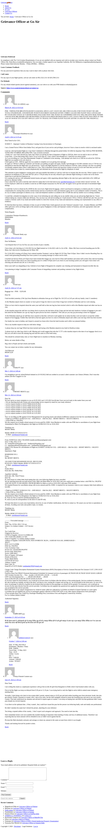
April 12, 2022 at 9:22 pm (13, 238)
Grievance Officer (6, 2)
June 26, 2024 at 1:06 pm (13, 680)
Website (3, 791)
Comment (4, 780)
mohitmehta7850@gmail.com (32, 566)
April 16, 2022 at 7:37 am (13, 288)
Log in (36, 826)
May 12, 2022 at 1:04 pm (13, 395)
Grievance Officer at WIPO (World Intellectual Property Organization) (36, 821)
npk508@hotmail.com (68, 182)
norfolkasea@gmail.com (20, 435)
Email (3, 787)
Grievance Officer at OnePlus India (27, 814)
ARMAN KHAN (24, 638)
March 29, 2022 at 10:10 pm (14, 107)
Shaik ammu (9, 810)
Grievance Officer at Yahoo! (20, 819)
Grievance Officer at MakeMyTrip (32, 817)
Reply (7, 122)
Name (3, 783)
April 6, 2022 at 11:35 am (13, 137)
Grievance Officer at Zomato (25, 812)
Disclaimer (17, 826)
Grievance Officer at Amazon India (33, 823)
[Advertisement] (52, 40)
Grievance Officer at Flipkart (28, 806)
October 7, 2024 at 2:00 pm (18, 641)
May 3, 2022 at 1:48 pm (12, 371)
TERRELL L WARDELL (13, 816)
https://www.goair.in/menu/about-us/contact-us (22, 88)
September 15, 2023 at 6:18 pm (15, 617)
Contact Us (27, 816)
